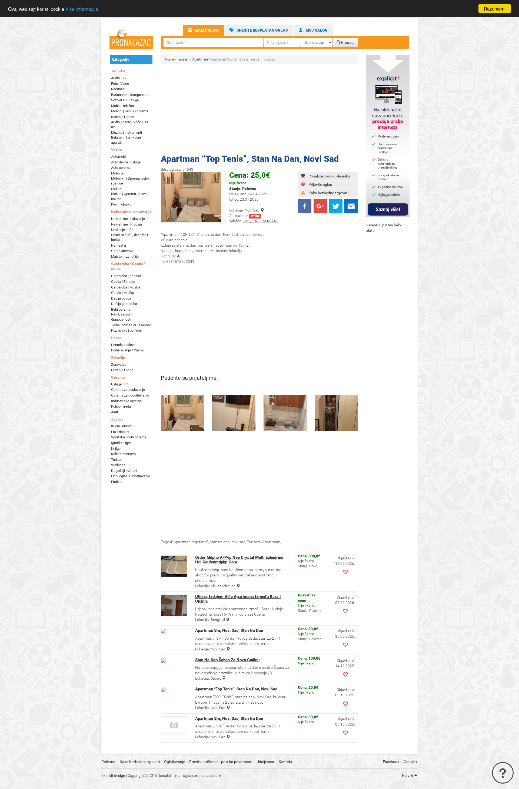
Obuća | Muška (122, 293)
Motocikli (118, 173)
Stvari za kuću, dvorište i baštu (129, 237)
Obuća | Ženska (123, 282)
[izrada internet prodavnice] (388, 135)
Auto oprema (121, 168)
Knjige (116, 448)
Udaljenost (265, 762)
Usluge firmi (120, 384)
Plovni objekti (121, 204)
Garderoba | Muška (125, 287)
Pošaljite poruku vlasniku (329, 176)
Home (169, 59)
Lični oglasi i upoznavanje (130, 476)
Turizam (117, 460)
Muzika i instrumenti (126, 132)
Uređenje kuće (122, 230)
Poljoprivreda (121, 406)
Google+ (411, 762)
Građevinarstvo (122, 251)
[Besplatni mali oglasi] (131, 38)
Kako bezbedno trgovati (328, 193)
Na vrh (408, 775)
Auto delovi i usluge (126, 162)
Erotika (116, 482)
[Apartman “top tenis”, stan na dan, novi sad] (182, 413)
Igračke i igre (121, 443)
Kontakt (285, 762)
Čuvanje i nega (122, 370)
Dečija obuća (121, 298)
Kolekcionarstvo (123, 454)
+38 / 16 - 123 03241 (260, 221)
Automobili (119, 157)
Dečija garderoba (124, 304)
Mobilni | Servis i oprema (129, 111)
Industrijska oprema (126, 401)
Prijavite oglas (320, 184)
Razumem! (495, 8)
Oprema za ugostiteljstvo (130, 395)
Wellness (118, 465)
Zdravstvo (118, 364)
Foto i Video (120, 84)
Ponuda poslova (123, 345)
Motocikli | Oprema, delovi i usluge (130, 181)
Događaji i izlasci (124, 471)
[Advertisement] (259, 107)
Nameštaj (118, 245)
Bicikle (116, 189)
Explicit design (113, 775)
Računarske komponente (130, 95)
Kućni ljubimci (121, 426)
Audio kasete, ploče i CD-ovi (130, 124)
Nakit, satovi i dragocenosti (121, 316)
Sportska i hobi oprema (128, 437)
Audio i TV (119, 78)
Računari (118, 89)
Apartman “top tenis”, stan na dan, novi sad (250, 159)
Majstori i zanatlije (125, 256)
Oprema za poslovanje (128, 390)
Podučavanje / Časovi (127, 350)
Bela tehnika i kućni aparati (126, 140)
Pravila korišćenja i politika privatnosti (220, 762)
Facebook (391, 762)
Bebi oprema (120, 309)
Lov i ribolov (120, 432)
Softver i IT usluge (125, 100)
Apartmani (200, 59)
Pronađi (347, 42)
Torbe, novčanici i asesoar (131, 325)
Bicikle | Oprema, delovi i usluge (129, 196)
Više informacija (81, 8)
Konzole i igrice (122, 117)
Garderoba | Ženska (126, 276)
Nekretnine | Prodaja (126, 224)
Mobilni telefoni (123, 106)
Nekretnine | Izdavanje (128, 219)
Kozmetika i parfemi (126, 330)
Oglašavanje (174, 762)
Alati (114, 412)
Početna (108, 762)
